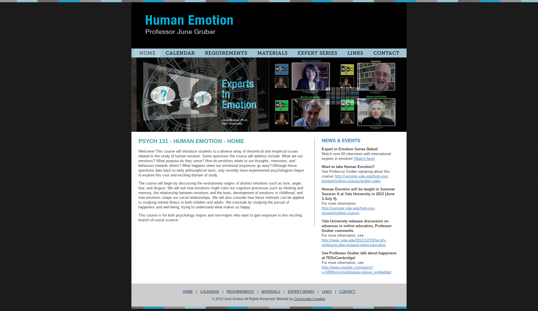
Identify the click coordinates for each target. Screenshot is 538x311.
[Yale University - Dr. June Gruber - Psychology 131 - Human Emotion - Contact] (386, 53)
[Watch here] (364, 158)
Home (188, 292)
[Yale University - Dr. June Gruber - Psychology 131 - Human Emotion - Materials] (272, 53)
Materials (270, 292)
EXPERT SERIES (301, 292)
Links (327, 292)
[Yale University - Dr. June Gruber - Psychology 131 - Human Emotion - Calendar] (180, 53)
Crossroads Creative (309, 299)
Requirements (240, 292)
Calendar (209, 292)
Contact (347, 292)
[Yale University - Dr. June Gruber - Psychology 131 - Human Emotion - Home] (147, 53)
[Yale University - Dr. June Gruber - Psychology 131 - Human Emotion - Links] (317, 53)
